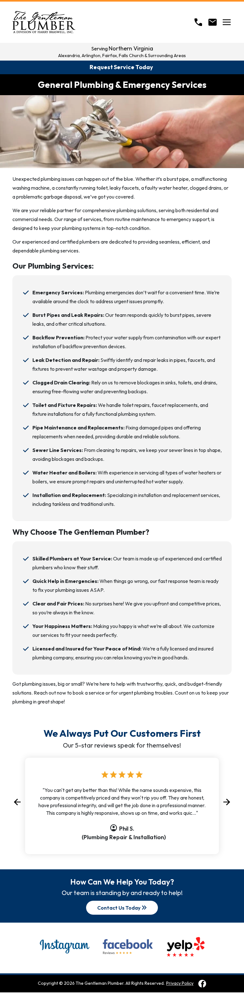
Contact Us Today (122, 907)
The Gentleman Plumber (100, 983)
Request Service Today (121, 67)
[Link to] (202, 984)
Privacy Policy (179, 983)
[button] (17, 802)
